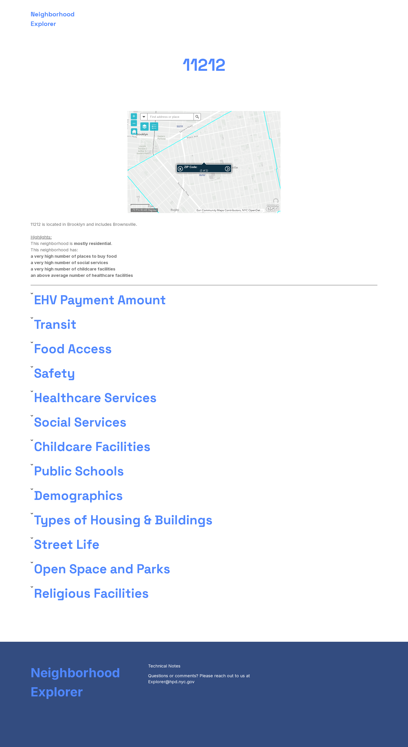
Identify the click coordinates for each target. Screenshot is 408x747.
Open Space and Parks (102, 569)
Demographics (78, 496)
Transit (55, 324)
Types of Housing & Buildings (123, 520)
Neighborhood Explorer (75, 682)
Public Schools (79, 471)
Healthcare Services (95, 398)
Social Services (80, 422)
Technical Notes (164, 666)
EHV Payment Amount (100, 300)
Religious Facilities (91, 593)
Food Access (73, 349)
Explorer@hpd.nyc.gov (171, 681)
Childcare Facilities (92, 447)
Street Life (66, 544)
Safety (54, 373)
